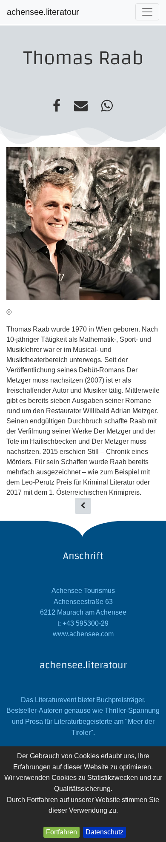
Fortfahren (61, 832)
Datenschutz (104, 832)
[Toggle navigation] (147, 11)
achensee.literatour (43, 12)
